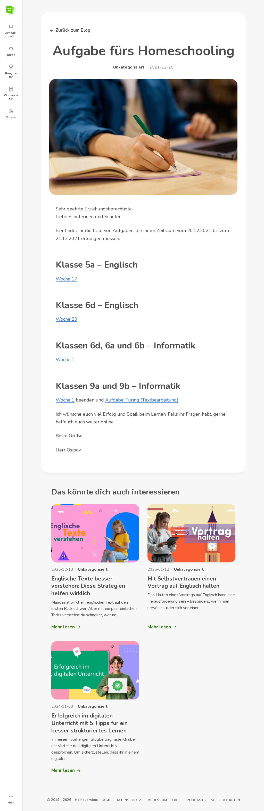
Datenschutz (128, 800)
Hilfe (177, 800)
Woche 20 (66, 319)
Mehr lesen (63, 628)
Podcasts (196, 800)
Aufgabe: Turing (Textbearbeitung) (141, 400)
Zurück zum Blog (72, 30)
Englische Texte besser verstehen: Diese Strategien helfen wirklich (88, 586)
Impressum (156, 800)
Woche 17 (66, 279)
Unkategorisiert (128, 67)
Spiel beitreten (225, 800)
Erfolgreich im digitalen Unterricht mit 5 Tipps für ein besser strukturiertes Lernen (89, 723)
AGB (106, 800)
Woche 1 (65, 359)
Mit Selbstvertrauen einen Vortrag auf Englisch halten (183, 582)
